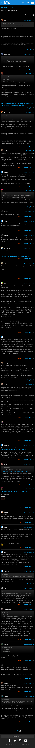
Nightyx (6, 552)
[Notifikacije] (23, 2)
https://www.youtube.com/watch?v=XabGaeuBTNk (15, 256)
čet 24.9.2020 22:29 (29, 221)
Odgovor (20, 50)
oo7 (5, 263)
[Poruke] (27, 2)
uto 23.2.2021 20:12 (29, 588)
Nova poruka (4, 15)
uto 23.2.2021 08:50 (29, 527)
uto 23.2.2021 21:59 (29, 683)
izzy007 (6, 512)
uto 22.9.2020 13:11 (29, 73)
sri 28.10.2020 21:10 (29, 422)
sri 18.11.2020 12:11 (29, 445)
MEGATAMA (7, 54)
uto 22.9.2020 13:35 (29, 112)
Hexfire (6, 211)
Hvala (26, 50)
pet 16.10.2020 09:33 (29, 363)
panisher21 (7, 337)
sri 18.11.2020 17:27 (29, 489)
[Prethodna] (15, 730)
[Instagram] (20, 740)
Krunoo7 (6, 644)
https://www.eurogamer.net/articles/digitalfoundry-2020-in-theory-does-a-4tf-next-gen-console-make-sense (17, 104)
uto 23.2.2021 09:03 (29, 552)
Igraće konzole (7, 7)
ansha (5, 588)
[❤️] (3, 269)
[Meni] (32, 2)
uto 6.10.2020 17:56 (29, 283)
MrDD (5, 527)
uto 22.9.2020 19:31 (29, 172)
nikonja (6, 422)
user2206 (6, 571)
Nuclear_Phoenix (8, 112)
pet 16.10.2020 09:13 (29, 337)
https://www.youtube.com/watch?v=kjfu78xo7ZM (14, 449)
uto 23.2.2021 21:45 (29, 665)
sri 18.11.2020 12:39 (29, 464)
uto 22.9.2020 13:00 (29, 20)
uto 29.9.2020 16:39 (29, 248)
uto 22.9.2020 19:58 (29, 211)
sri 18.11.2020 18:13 (29, 512)
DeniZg (6, 150)
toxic (5, 20)
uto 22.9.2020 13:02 (29, 54)
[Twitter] (14, 740)
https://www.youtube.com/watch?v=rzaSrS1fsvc (14, 491)
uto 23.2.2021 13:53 (29, 571)
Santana (6, 191)
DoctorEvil (6, 445)
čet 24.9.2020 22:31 (29, 235)
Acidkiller (6, 221)
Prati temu (26, 15)
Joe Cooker (7, 248)
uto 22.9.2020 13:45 (29, 150)
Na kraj (32, 15)
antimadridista (8, 609)
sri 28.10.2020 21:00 (29, 384)
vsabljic (6, 172)
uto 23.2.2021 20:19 (29, 609)
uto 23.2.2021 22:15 (29, 696)
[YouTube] (25, 740)
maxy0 (5, 464)
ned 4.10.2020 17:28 (29, 263)
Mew (5, 283)
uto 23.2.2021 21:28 (29, 644)
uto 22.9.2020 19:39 (29, 191)
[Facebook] (9, 740)
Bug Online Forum (7, 2)
